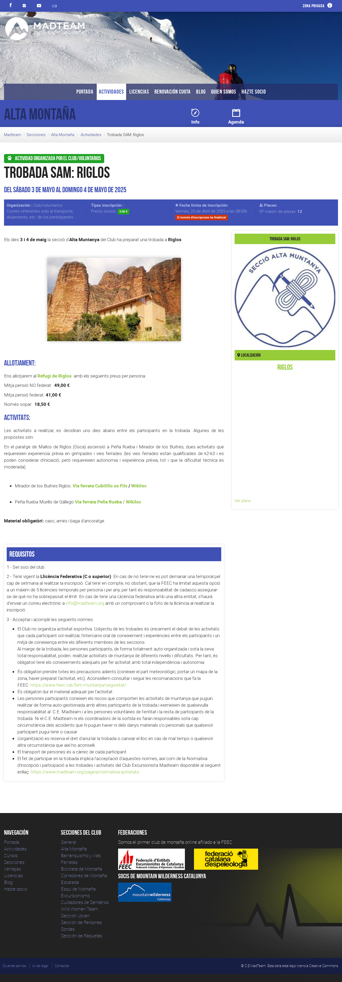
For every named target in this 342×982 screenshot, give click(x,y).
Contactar (62, 965)
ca (54, 5)
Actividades (111, 91)
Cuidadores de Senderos (84, 902)
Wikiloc (139, 486)
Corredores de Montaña (84, 875)
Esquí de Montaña (78, 889)
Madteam (12, 134)
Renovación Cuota (172, 91)
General (68, 842)
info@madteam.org (85, 603)
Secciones (36, 134)
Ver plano (243, 500)
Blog (201, 91)
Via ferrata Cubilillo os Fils (100, 486)
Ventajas (12, 869)
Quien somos (223, 91)
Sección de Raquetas (81, 936)
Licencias (139, 91)
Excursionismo (75, 895)
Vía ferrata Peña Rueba (98, 502)
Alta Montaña (62, 134)
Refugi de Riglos (54, 376)
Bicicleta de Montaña (81, 869)
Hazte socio (254, 91)
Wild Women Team (79, 909)
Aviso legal (40, 965)
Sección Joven (75, 915)
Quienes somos (14, 965)
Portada (85, 91)
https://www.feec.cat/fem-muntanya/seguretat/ (78, 685)
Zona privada (314, 5)
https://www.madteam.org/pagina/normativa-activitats (85, 772)
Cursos (11, 855)
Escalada (70, 882)
